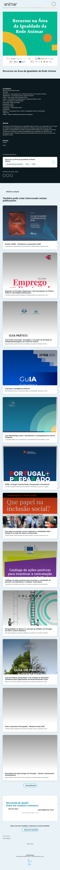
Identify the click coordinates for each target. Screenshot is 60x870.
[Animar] (10, 4)
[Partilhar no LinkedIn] (7, 175)
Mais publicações (31, 785)
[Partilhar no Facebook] (4, 175)
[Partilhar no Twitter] (11, 175)
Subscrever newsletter (31, 830)
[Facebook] (23, 848)
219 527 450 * (13, 809)
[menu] (54, 4)
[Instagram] (27, 848)
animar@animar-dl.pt (46, 810)
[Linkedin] (31, 848)
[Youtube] (36, 848)
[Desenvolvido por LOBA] (30, 862)
